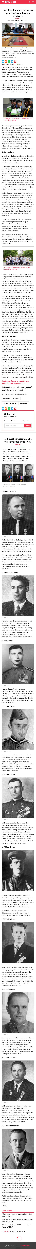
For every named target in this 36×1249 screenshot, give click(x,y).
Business (18, 18)
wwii (4, 1205)
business (16, 398)
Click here (6, 1231)
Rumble (21, 64)
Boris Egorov (21, 447)
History (18, 444)
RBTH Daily (23, 403)
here (14, 1245)
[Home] (3, 2)
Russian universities (10, 403)
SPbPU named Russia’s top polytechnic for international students (16, 268)
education (6, 398)
